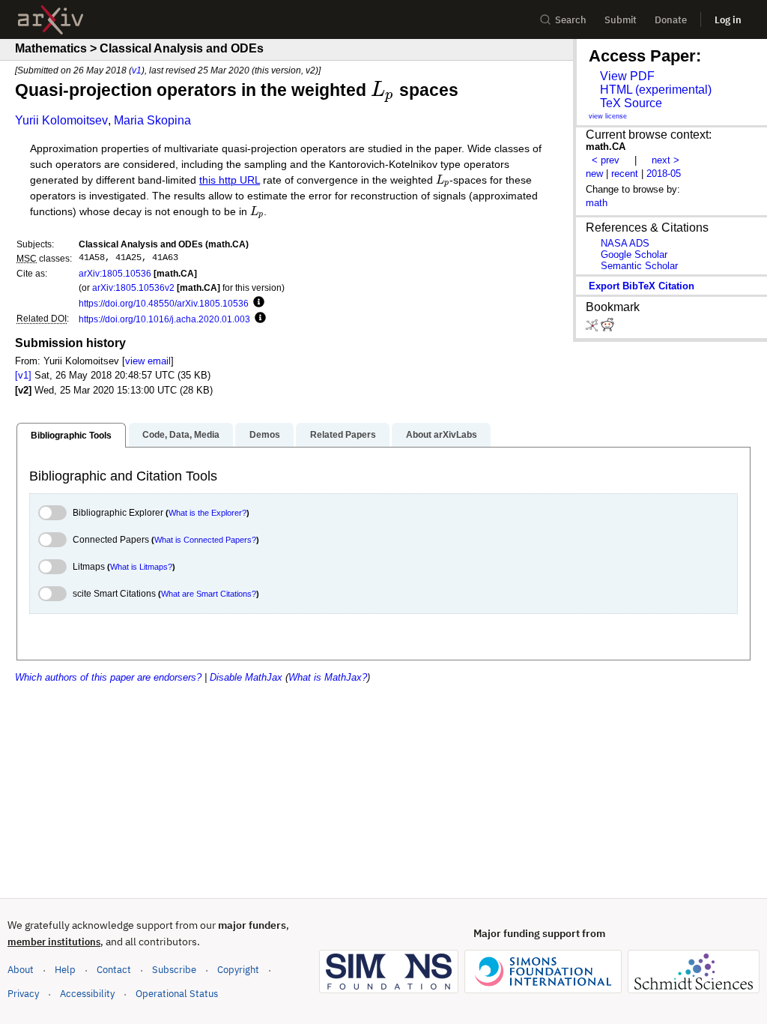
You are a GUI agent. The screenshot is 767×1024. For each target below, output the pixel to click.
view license (608, 116)
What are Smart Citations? (208, 593)
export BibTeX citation (641, 286)
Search (570, 19)
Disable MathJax (246, 677)
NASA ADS (625, 243)
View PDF (627, 76)
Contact (114, 969)
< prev (605, 160)
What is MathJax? (327, 677)
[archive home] (50, 19)
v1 (137, 70)
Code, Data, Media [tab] (180, 435)
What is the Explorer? (207, 512)
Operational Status (177, 993)
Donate (671, 19)
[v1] (23, 375)
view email (148, 361)
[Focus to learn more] (256, 303)
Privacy (23, 993)
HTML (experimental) (656, 89)
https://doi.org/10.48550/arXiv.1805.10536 (164, 303)
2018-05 (663, 173)
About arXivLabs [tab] (441, 435)
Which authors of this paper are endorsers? (108, 677)
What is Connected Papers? (205, 539)
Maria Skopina (152, 120)
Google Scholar (634, 254)
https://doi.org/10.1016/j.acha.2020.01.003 (164, 319)
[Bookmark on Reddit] (607, 328)
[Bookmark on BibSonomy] (593, 328)
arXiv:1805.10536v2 (133, 287)
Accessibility (87, 993)
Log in (728, 19)
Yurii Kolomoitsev (61, 120)
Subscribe (174, 969)
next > (665, 160)
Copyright (238, 969)
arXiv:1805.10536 (115, 273)
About (20, 969)
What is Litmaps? (141, 566)
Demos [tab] (264, 435)
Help (65, 969)
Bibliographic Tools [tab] (71, 435)
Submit (620, 19)
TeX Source (631, 103)
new (594, 173)
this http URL (229, 180)
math (596, 202)
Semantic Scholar (639, 265)
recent (624, 173)
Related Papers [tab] (343, 435)
